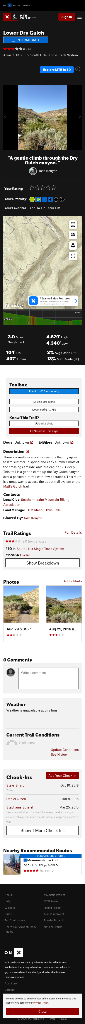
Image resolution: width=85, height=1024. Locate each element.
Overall (25, 555)
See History (59, 754)
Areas (7, 55)
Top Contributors (15, 920)
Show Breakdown (42, 562)
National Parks (53, 927)
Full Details (73, 532)
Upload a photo (44, 423)
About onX (11, 983)
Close (42, 1011)
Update (65, 750)
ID (17, 55)
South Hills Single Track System (54, 55)
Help (7, 901)
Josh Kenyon (48, 171)
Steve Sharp (15, 785)
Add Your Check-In (62, 775)
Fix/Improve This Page (44, 431)
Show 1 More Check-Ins (42, 830)
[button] (7, 117)
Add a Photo (73, 581)
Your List (54, 208)
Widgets (10, 907)
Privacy (63, 1018)
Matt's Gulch (12, 486)
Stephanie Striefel (19, 807)
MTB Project (51, 901)
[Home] (21, 17)
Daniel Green (16, 799)
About (8, 895)
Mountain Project (54, 895)
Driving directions (44, 401)
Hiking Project (52, 907)
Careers (10, 989)
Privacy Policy (40, 1002)
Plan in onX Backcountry (44, 391)
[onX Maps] (14, 956)
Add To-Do (37, 208)
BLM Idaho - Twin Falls (44, 510)
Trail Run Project (54, 914)
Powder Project (53, 920)
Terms (51, 1018)
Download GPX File (44, 409)
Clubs (8, 914)
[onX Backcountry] (16, 5)
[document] (42, 1006)
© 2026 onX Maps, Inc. (31, 1018)
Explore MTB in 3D (57, 70)
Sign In (66, 17)
